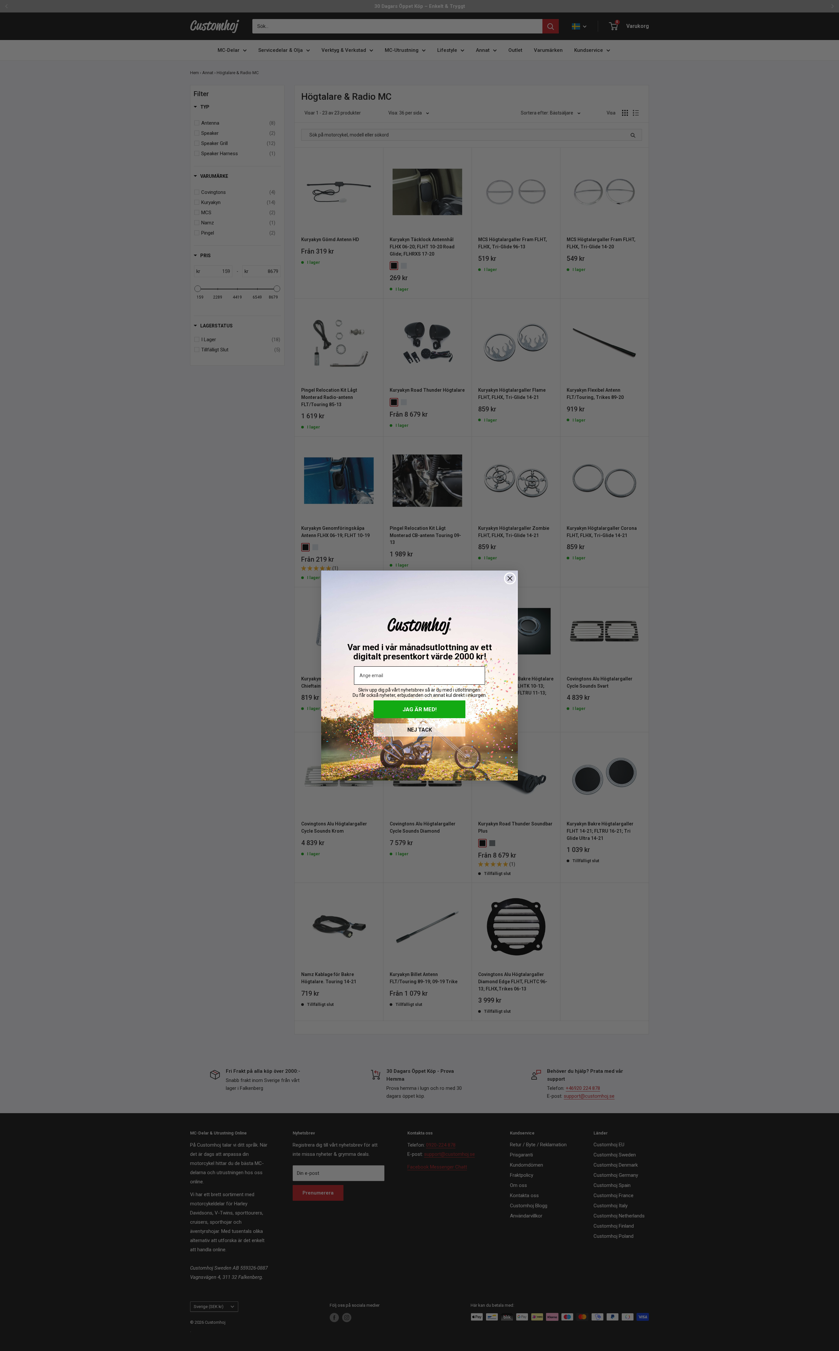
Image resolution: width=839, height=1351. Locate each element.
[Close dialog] (510, 578)
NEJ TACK (419, 730)
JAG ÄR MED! (419, 709)
